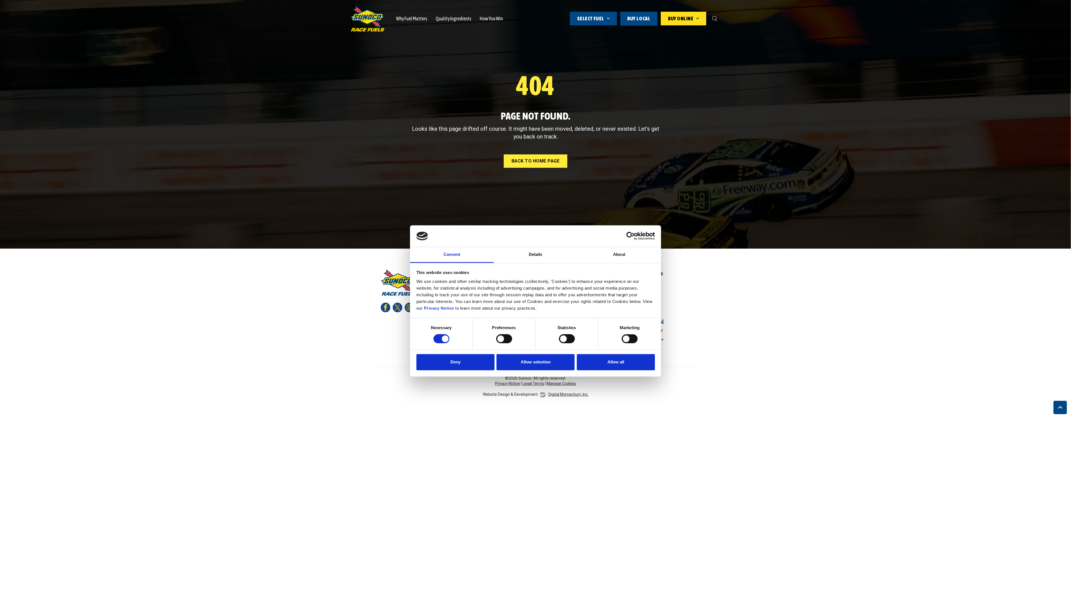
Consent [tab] (451, 254)
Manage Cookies (561, 383)
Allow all (615, 362)
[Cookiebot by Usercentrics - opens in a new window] (630, 236)
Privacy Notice (439, 308)
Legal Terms (533, 383)
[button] (1060, 407)
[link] (367, 18)
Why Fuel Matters (411, 18)
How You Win (491, 18)
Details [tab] (535, 254)
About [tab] (619, 254)
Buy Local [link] (638, 18)
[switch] (504, 338)
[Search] (714, 18)
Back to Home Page (536, 161)
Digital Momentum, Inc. (568, 394)
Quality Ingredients (453, 18)
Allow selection (536, 362)
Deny (455, 362)
